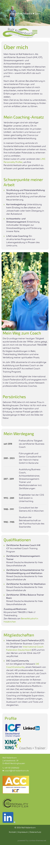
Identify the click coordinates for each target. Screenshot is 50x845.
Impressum (23, 832)
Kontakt (12, 832)
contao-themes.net (37, 841)
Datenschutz (35, 832)
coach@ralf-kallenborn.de (16, 771)
